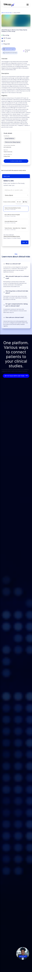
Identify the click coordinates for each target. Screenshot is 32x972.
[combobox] (16, 190)
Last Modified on (8, 154)
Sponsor (6, 150)
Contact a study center (16, 161)
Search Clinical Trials (7, 12)
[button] (16, 209)
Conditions (6, 136)
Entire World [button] (9, 195)
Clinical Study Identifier (9, 145)
